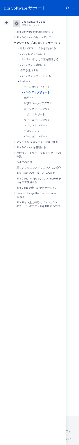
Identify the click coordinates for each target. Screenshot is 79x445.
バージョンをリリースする (35, 75)
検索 (68, 8)
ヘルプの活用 (24, 162)
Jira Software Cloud (34, 21)
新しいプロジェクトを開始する (38, 48)
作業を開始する (29, 70)
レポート (25, 81)
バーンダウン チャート (37, 86)
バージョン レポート (36, 136)
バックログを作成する (33, 53)
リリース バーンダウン (37, 119)
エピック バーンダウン (37, 108)
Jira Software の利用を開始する (35, 31)
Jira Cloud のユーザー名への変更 (36, 173)
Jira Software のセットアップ (34, 37)
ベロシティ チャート (36, 130)
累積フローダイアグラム (38, 103)
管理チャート (31, 97)
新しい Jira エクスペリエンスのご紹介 (39, 167)
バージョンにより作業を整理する (39, 59)
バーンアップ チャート (37, 92)
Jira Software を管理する (31, 147)
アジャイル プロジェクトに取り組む (37, 141)
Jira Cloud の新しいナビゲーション (37, 187)
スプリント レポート (36, 125)
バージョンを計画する (33, 64)
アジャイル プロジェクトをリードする (39, 42)
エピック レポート (34, 114)
